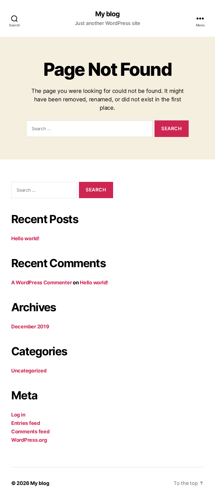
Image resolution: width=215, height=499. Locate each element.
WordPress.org (29, 440)
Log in (18, 415)
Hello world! (25, 238)
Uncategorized (28, 371)
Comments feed (30, 431)
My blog (107, 14)
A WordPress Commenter (41, 282)
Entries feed (25, 423)
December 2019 (30, 326)
